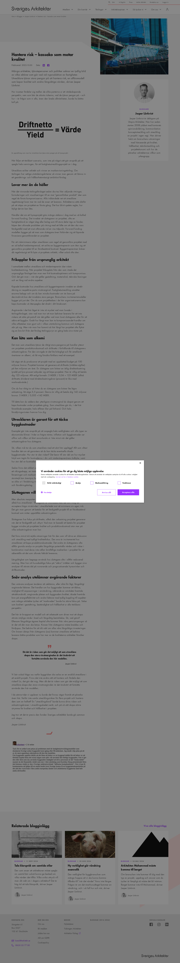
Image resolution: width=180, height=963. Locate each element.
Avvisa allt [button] (106, 492)
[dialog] (90, 481)
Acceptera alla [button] (128, 492)
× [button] (140, 463)
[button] (46, 492)
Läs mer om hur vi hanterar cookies (67, 477)
